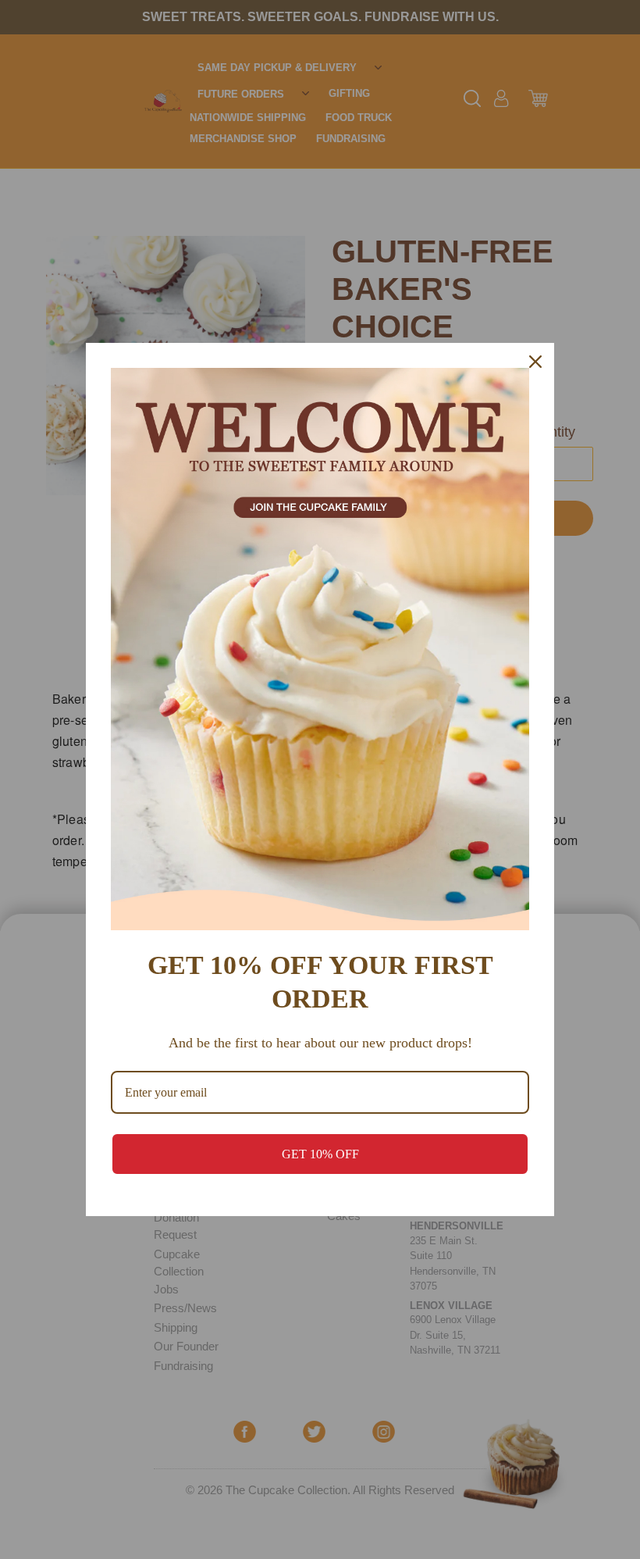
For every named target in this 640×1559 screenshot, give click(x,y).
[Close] (535, 361)
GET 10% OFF (320, 1154)
